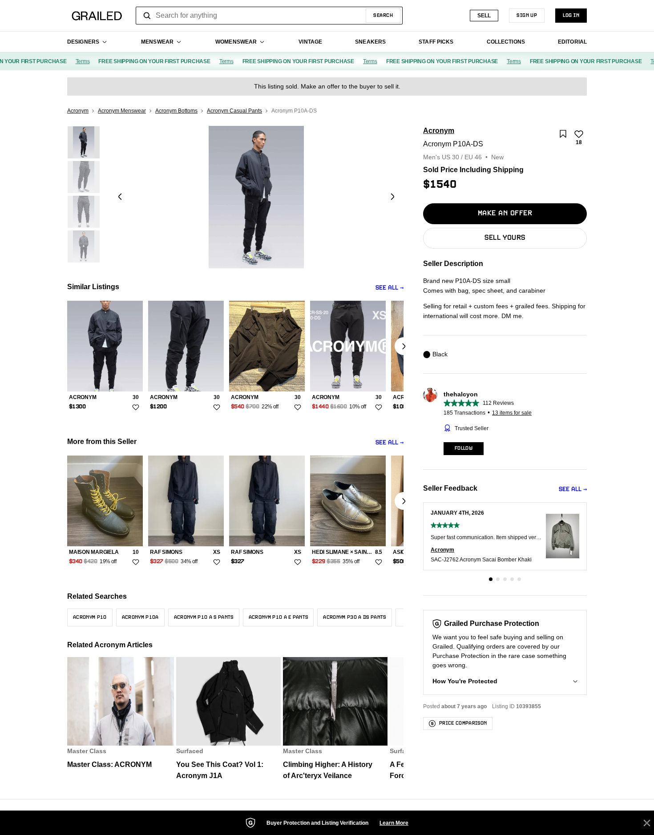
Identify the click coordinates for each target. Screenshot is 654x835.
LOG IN (571, 15)
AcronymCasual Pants (234, 111)
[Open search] (147, 15)
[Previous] (120, 197)
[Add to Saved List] (563, 134)
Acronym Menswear (122, 111)
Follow (463, 448)
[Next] (392, 197)
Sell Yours (504, 238)
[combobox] (269, 15)
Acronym (78, 111)
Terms (74, 61)
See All (386, 288)
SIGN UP (527, 15)
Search (383, 15)
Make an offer (505, 213)
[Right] (403, 346)
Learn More (393, 823)
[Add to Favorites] (135, 407)
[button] (491, 579)
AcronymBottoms (176, 111)
